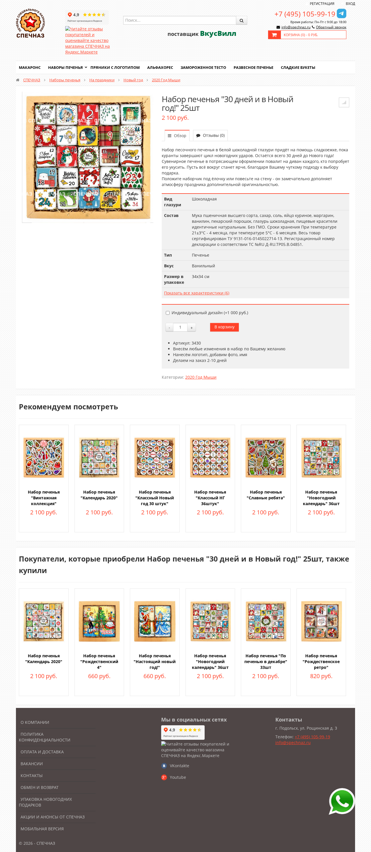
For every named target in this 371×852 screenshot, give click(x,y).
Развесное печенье (253, 67)
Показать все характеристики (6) (196, 293)
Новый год (133, 79)
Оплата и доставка (42, 752)
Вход (350, 3)
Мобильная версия (42, 828)
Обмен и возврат (40, 787)
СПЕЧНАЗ (31, 79)
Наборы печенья (65, 67)
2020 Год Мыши (166, 79)
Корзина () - (301, 34)
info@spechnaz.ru (295, 27)
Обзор (179, 135)
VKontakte (179, 765)
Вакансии (32, 763)
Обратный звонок (331, 27)
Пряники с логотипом (115, 67)
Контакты (32, 775)
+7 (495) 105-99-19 (304, 14)
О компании (35, 722)
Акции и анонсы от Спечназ (53, 817)
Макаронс (30, 67)
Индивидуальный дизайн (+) (210, 312)
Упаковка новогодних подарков (45, 802)
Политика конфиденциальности (44, 737)
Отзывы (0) (213, 135)
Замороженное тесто (203, 67)
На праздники (101, 79)
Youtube (178, 777)
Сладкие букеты (298, 67)
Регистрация (322, 3)
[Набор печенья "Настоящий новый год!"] (154, 620)
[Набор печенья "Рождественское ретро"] (321, 620)
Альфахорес (160, 67)
